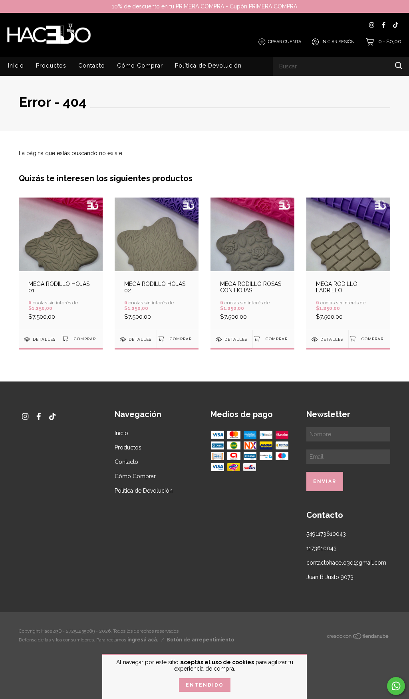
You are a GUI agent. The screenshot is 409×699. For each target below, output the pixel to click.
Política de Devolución (208, 65)
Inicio (16, 65)
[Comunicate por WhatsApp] (396, 686)
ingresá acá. (142, 640)
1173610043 (321, 548)
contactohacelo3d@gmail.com (346, 562)
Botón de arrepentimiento (200, 640)
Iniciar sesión (338, 41)
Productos (51, 65)
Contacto (91, 65)
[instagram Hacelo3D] (371, 25)
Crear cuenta (284, 41)
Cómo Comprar (140, 65)
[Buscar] (399, 66)
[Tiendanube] (358, 638)
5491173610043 (326, 534)
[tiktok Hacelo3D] (395, 25)
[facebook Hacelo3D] (384, 25)
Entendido (205, 685)
